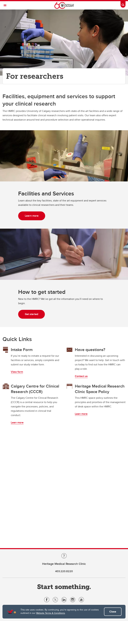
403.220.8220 (64, 571)
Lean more (17, 422)
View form (17, 372)
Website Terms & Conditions (50, 613)
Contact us (81, 376)
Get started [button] (31, 314)
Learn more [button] (31, 216)
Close (112, 611)
